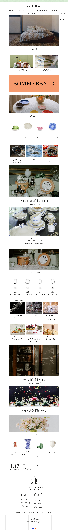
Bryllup (57, 10)
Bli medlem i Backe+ (62, 15)
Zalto (24, 465)
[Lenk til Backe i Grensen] (34, 6)
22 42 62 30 (24, 513)
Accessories (46, 10)
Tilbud (53, 10)
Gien (24, 464)
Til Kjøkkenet (34, 12)
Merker (16, 10)
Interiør (40, 10)
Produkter (22, 10)
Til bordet (28, 12)
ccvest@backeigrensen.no (42, 507)
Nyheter (11, 10)
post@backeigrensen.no (28, 506)
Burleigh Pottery (27, 469)
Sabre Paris (26, 468)
